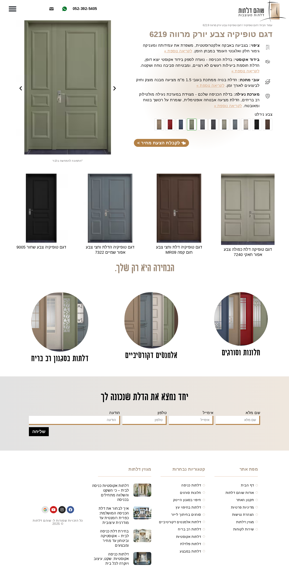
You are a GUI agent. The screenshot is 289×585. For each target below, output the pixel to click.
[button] (12, 9)
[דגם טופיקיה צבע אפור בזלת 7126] (213, 124)
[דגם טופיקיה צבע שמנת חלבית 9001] (246, 124)
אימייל (208, 413)
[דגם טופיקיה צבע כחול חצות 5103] (181, 124)
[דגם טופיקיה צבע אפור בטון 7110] (202, 124)
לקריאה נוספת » (178, 51)
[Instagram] (62, 509)
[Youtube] (53, 509)
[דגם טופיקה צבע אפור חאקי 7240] (224, 124)
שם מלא (253, 413)
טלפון (162, 413)
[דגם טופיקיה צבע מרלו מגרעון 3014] (170, 124)
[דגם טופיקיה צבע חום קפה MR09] (267, 124)
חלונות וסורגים (241, 353)
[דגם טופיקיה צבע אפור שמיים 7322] (235, 124)
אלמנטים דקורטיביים (151, 356)
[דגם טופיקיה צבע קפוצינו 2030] (159, 124)
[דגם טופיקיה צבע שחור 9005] (257, 124)
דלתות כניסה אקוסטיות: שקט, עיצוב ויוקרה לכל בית (111, 559)
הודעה (114, 413)
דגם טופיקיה (251, 25)
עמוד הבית (266, 25)
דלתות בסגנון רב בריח (60, 359)
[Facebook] (70, 509)
